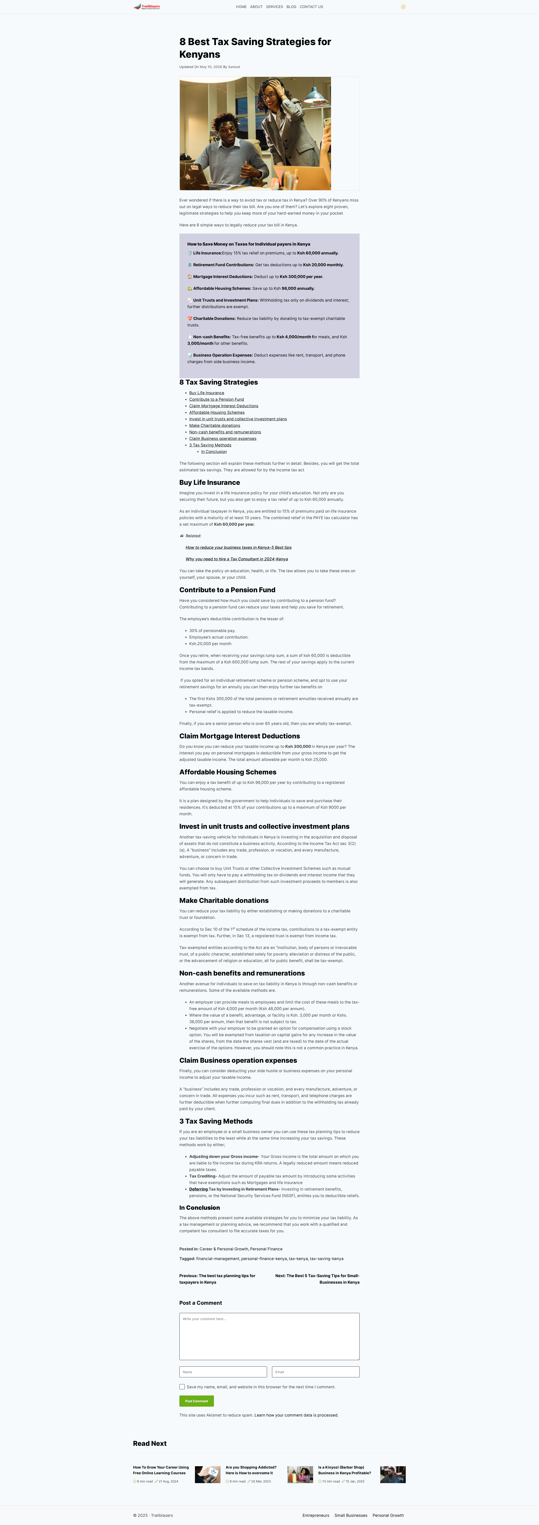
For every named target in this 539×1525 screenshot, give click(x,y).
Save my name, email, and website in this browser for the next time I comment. (261, 1387)
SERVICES (274, 7)
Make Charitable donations (214, 425)
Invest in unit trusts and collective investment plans (238, 419)
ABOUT (256, 7)
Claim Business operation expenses (222, 438)
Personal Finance (266, 1249)
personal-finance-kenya (264, 1258)
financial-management (217, 1258)
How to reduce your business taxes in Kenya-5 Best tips (239, 547)
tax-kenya (298, 1258)
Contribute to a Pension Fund (216, 399)
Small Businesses (351, 1515)
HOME (241, 7)
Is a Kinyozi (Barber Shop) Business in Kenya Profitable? (344, 1470)
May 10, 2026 (211, 67)
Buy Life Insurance (206, 392)
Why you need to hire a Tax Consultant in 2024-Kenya (237, 559)
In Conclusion (214, 451)
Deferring (199, 1189)
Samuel (234, 67)
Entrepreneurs (316, 1515)
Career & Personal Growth (224, 1249)
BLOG (291, 7)
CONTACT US (311, 7)
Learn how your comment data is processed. (297, 1415)
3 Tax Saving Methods (210, 445)
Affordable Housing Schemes (217, 412)
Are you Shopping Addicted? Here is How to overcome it (251, 1470)
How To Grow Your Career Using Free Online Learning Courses (161, 1470)
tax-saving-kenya (327, 1258)
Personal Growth (388, 1515)
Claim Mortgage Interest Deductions (223, 406)
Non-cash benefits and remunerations (225, 432)
